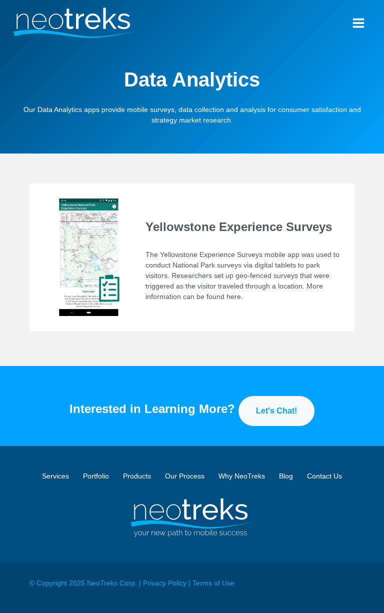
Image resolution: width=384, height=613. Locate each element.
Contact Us (324, 476)
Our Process (184, 476)
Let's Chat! (276, 410)
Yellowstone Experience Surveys (239, 227)
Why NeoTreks (241, 476)
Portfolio (96, 476)
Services (55, 476)
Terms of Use (213, 583)
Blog (286, 476)
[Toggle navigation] (358, 23)
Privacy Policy (164, 583)
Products (137, 476)
